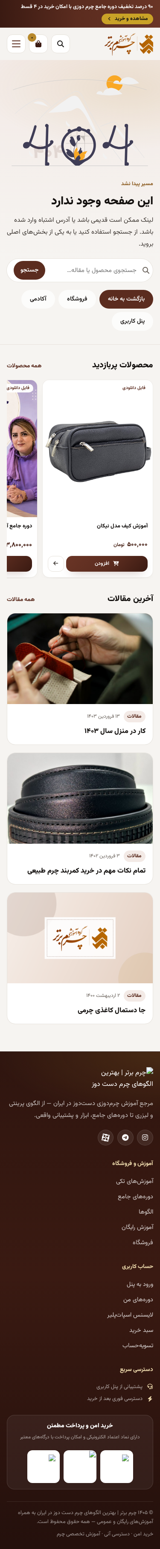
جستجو (29, 270)
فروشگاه (77, 299)
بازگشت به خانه (126, 299)
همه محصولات (24, 365)
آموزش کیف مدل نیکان (122, 526)
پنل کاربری (132, 321)
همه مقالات (21, 599)
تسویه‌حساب (137, 1346)
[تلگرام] (125, 1138)
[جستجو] (60, 43)
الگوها (146, 1212)
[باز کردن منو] (16, 43)
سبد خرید (141, 1330)
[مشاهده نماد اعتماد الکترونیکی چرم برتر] (116, 1466)
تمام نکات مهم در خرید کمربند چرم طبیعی (86, 870)
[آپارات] (106, 1138)
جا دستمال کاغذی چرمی (111, 1010)
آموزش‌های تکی (134, 1181)
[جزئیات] (56, 564)
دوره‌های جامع (135, 1197)
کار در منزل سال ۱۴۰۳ (114, 731)
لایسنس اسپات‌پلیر (130, 1315)
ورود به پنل (140, 1284)
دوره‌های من (138, 1300)
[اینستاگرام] (145, 1138)
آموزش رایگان (137, 1227)
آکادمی (38, 299)
